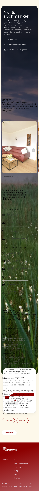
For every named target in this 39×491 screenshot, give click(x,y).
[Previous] (5, 150)
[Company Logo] (10, 449)
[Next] (33, 150)
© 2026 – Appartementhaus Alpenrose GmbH (16, 484)
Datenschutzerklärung (10, 486)
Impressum (23, 486)
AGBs (30, 486)
